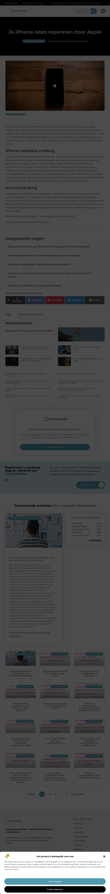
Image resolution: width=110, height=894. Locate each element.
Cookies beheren (55, 889)
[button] (104, 856)
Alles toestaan (55, 881)
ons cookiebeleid (94, 867)
